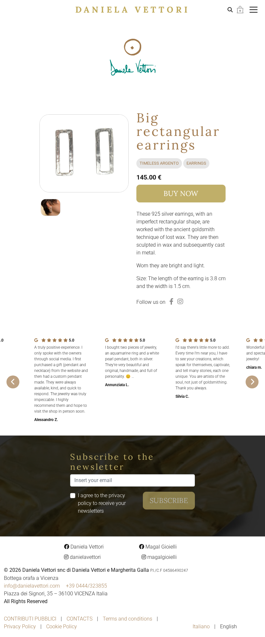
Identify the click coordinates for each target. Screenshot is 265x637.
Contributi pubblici (30, 619)
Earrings (196, 163)
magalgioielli (161, 557)
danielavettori (85, 557)
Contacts (79, 619)
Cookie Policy (61, 626)
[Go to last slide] (12, 381)
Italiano (202, 626)
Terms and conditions (127, 619)
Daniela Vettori (132, 9)
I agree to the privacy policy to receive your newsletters (102, 503)
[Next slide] (252, 381)
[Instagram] (180, 301)
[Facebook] (171, 301)
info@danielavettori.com (32, 586)
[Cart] (240, 9)
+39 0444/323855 (86, 586)
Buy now (181, 193)
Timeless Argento (159, 163)
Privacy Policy (20, 626)
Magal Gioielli (160, 547)
